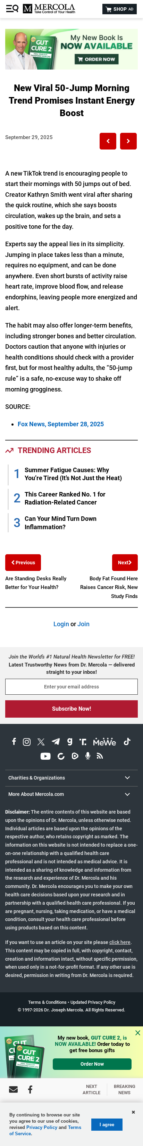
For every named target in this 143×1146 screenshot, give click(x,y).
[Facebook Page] (30, 1089)
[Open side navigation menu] (13, 9)
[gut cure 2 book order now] (71, 67)
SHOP (122, 9)
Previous (25, 562)
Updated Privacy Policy (92, 1002)
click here (120, 942)
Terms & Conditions (47, 1002)
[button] (108, 141)
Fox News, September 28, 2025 (61, 424)
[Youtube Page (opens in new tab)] (45, 757)
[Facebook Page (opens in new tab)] (14, 743)
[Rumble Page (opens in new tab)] (75, 757)
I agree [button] (107, 1124)
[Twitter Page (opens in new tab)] (41, 743)
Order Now (92, 1064)
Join (83, 624)
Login (61, 624)
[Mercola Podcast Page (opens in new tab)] (88, 757)
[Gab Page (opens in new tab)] (69, 743)
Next (123, 562)
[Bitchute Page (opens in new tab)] (60, 757)
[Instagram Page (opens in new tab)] (26, 743)
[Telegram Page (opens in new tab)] (56, 743)
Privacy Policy (41, 1127)
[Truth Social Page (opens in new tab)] (83, 743)
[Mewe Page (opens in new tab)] (105, 743)
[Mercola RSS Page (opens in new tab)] (100, 757)
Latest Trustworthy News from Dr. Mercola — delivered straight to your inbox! (72, 668)
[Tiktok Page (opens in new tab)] (127, 743)
